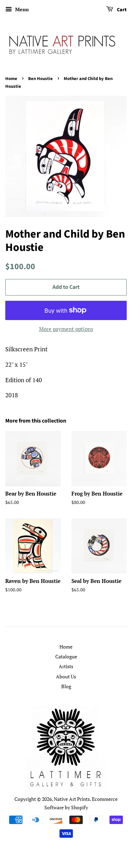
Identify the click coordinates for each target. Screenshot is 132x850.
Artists (66, 666)
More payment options (66, 328)
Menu (21, 9)
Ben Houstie (40, 78)
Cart (121, 9)
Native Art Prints (72, 799)
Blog (66, 686)
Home (11, 78)
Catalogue (66, 656)
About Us (66, 676)
